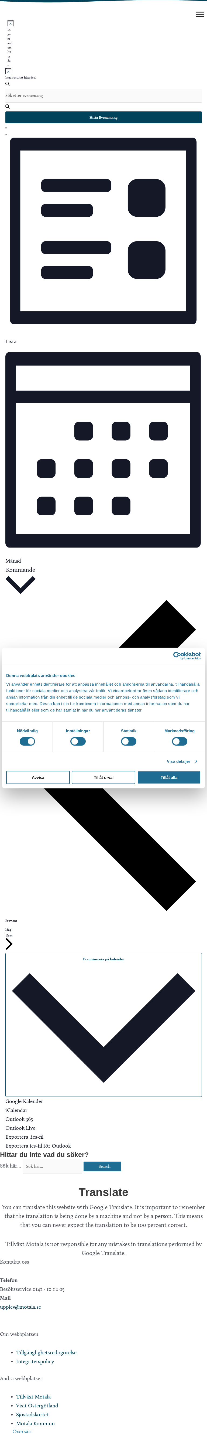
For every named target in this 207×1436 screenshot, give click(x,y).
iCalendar (16, 1110)
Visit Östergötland (37, 1405)
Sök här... (11, 1166)
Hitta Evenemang (103, 117)
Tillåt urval (103, 777)
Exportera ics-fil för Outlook (38, 1145)
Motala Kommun (35, 1423)
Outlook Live (20, 1128)
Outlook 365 (19, 1119)
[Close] (2, 1178)
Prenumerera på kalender (103, 959)
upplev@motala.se (20, 1307)
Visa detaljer (178, 761)
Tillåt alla (169, 777)
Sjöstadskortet (32, 1414)
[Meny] (200, 14)
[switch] (78, 741)
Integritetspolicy (35, 1361)
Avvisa (38, 777)
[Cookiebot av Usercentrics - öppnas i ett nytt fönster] (177, 656)
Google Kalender (24, 1101)
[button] (3, 1325)
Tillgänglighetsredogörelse (46, 1352)
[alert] (10, 44)
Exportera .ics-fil (24, 1137)
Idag (8, 929)
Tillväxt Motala (33, 1396)
